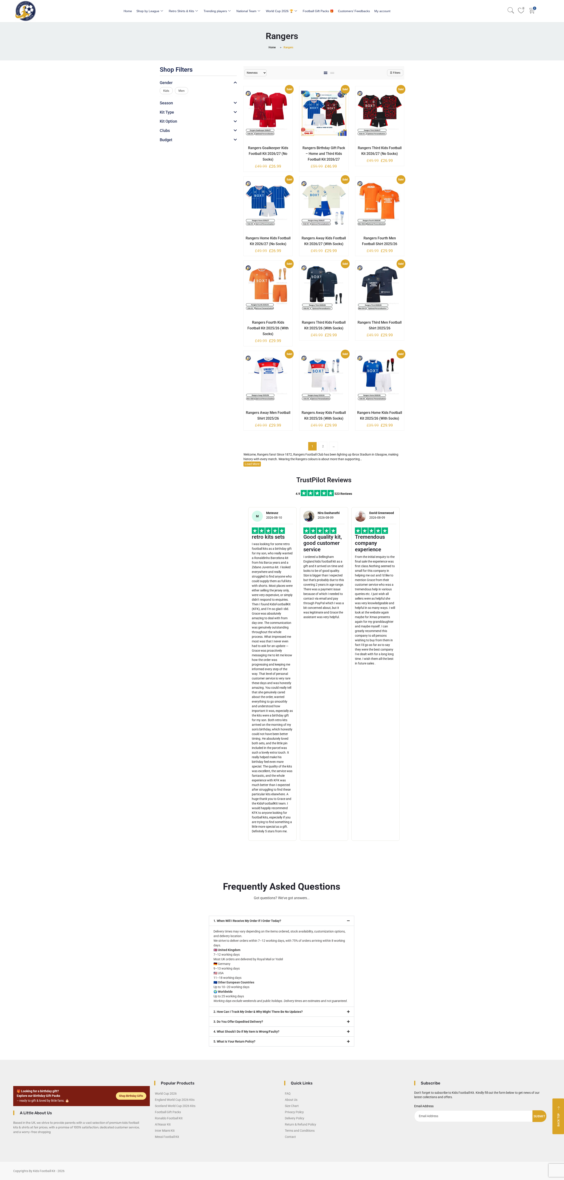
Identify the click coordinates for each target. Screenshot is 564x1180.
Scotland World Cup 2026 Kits (175, 1106)
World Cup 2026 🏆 (279, 11)
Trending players (215, 11)
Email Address (424, 1106)
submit (539, 1116)
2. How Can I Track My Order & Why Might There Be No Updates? (258, 1011)
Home (128, 11)
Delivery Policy (294, 1118)
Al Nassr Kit (163, 1124)
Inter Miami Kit (165, 1130)
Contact (290, 1137)
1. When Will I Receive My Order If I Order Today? (247, 921)
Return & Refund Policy (300, 1124)
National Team (246, 11)
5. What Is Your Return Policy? (234, 1041)
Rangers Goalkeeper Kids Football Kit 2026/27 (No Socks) (268, 153)
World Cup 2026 (166, 1093)
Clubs (165, 130)
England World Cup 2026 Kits (175, 1099)
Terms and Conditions (300, 1130)
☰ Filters (395, 72)
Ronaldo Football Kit (169, 1118)
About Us (291, 1099)
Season (166, 103)
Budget (166, 139)
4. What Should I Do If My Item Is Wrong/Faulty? (246, 1031)
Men (181, 90)
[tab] (326, 73)
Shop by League (147, 11)
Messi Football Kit (167, 1137)
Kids (166, 90)
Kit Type (167, 112)
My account (382, 11)
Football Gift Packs (168, 1112)
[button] (281, 921)
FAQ (288, 1093)
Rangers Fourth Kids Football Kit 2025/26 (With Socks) (268, 328)
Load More (252, 464)
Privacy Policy (294, 1112)
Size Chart (292, 1106)
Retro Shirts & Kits (181, 11)
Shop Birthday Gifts (131, 1095)
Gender (166, 82)
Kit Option (168, 121)
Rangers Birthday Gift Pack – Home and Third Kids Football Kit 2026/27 (323, 153)
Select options (265, 147)
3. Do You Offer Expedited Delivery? (238, 1021)
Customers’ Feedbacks (354, 11)
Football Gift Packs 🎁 (318, 11)
